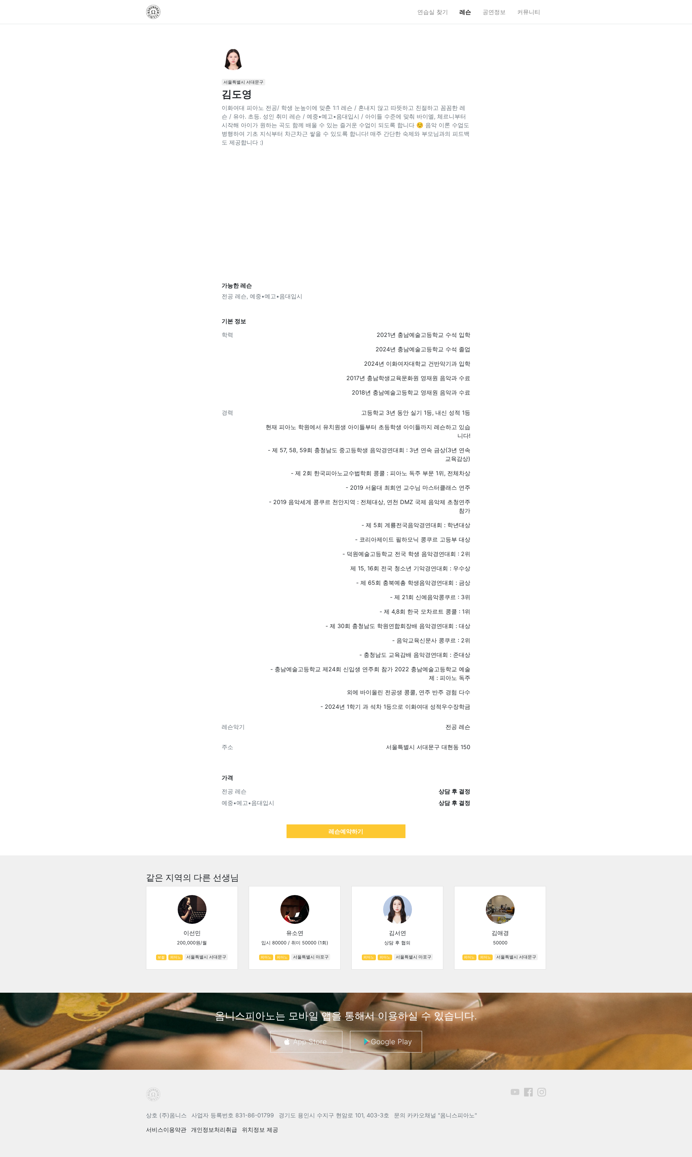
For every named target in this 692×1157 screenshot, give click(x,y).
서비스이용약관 (166, 1129)
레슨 (465, 11)
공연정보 (494, 11)
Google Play (391, 1041)
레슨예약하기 (346, 831)
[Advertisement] (346, 214)
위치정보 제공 (260, 1129)
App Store (310, 1041)
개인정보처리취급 (214, 1129)
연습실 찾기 (432, 11)
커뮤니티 (528, 11)
